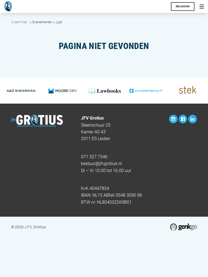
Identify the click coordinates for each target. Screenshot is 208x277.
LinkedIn (192, 119)
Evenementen (42, 22)
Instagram (173, 119)
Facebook (183, 119)
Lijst (59, 22)
